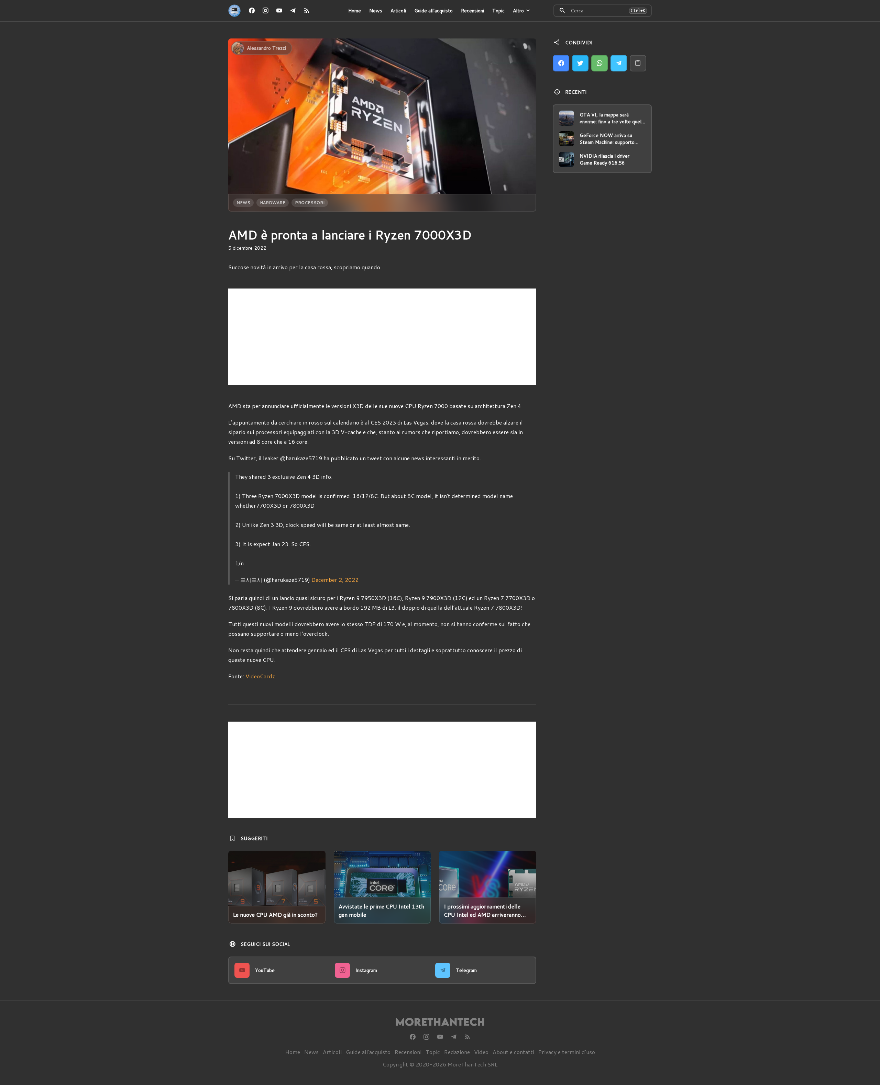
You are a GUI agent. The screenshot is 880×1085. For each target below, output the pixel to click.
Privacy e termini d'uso (566, 1052)
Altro (518, 10)
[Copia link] (638, 63)
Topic (498, 10)
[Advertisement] (382, 337)
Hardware (272, 202)
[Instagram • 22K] (265, 11)
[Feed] (307, 11)
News (375, 10)
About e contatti (513, 1052)
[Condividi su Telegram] (618, 63)
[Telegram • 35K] (293, 11)
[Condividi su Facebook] (561, 63)
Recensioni (472, 10)
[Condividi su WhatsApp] (599, 63)
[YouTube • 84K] (279, 11)
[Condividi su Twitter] (580, 63)
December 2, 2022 (335, 580)
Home (354, 10)
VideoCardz (260, 676)
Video (481, 1052)
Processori (309, 202)
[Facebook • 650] (251, 11)
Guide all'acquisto (433, 10)
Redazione (457, 1052)
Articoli (398, 10)
